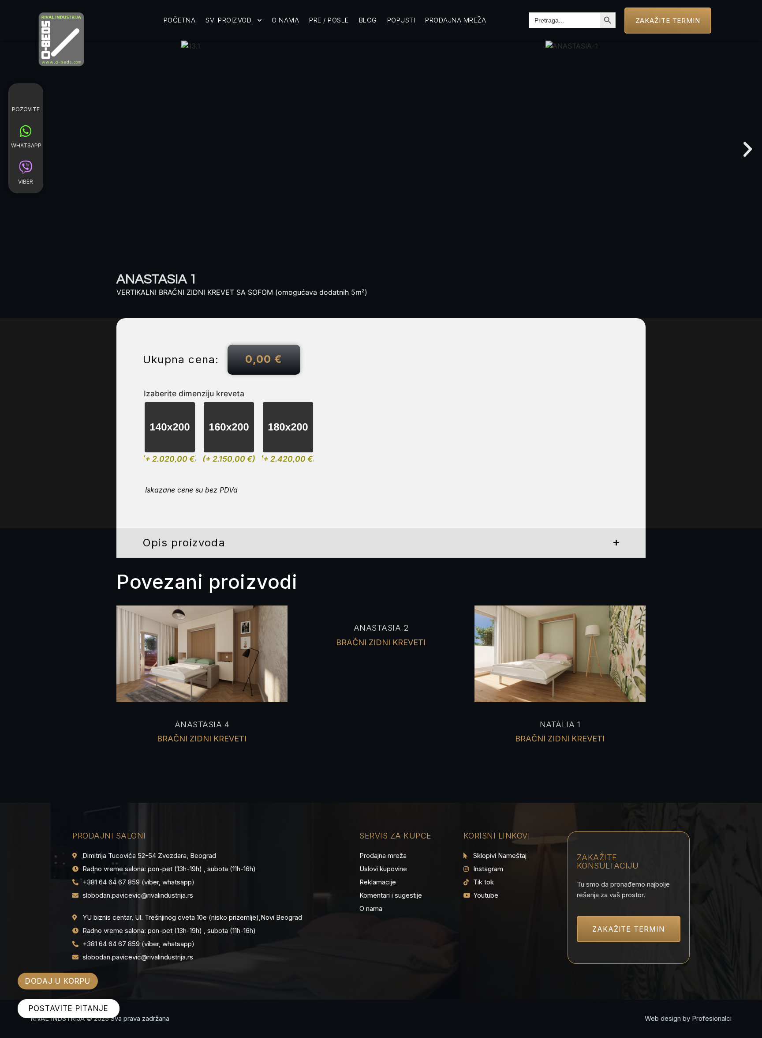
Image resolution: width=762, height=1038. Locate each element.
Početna (180, 20)
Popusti (401, 20)
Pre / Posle (329, 20)
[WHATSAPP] (25, 131)
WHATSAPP (26, 145)
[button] (748, 149)
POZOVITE (26, 109)
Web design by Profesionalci (688, 1018)
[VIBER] (25, 167)
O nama (285, 20)
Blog (368, 20)
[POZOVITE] (25, 95)
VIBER (25, 181)
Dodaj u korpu (57, 981)
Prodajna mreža (455, 20)
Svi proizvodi (229, 20)
